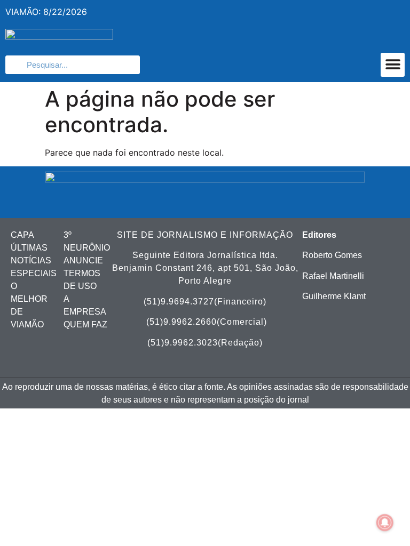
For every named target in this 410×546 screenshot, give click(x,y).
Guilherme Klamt (334, 296)
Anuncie (83, 260)
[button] (393, 65)
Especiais (34, 273)
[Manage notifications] (384, 522)
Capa (22, 234)
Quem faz (85, 324)
